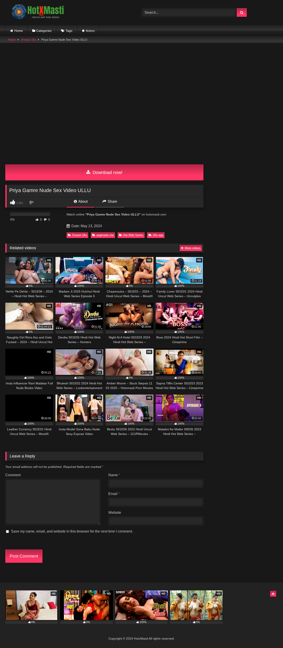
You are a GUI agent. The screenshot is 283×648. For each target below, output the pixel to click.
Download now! (106, 172)
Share (112, 201)
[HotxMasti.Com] (38, 13)
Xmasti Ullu (28, 39)
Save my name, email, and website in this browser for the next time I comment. (72, 531)
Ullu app (158, 235)
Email (114, 494)
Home (18, 30)
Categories (44, 30)
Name (114, 475)
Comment (13, 475)
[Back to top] (269, 635)
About (83, 201)
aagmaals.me (105, 235)
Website (114, 512)
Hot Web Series (133, 235)
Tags (69, 30)
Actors (90, 30)
